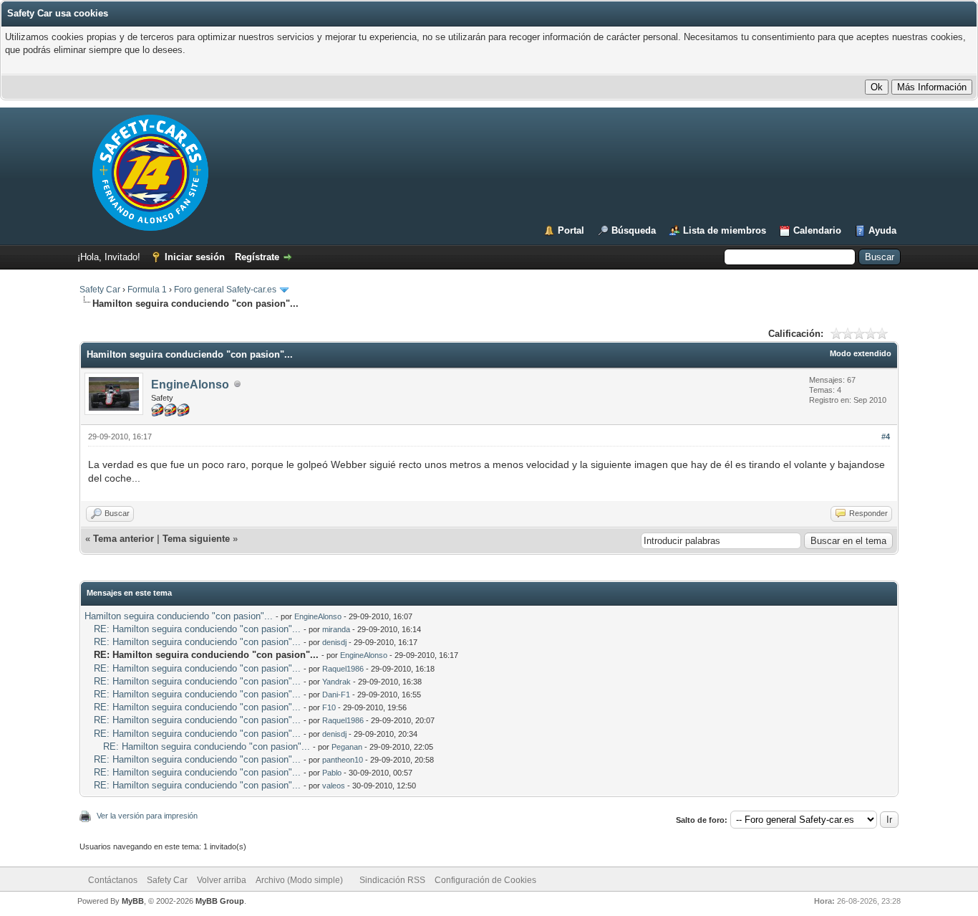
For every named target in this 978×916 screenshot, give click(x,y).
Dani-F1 (336, 694)
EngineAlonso (190, 384)
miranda (336, 629)
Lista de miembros (724, 230)
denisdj (334, 642)
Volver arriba (221, 880)
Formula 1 (147, 290)
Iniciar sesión (195, 257)
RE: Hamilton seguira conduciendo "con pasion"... (197, 629)
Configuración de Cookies (485, 880)
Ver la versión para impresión (147, 815)
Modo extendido (860, 353)
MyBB (133, 901)
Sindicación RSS (392, 880)
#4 (885, 436)
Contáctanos (112, 880)
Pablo (332, 772)
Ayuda (882, 230)
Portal (571, 230)
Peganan (346, 747)
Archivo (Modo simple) (299, 880)
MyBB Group (219, 901)
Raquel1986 (343, 668)
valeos (333, 785)
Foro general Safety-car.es (225, 290)
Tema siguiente (196, 538)
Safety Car (99, 290)
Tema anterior (123, 538)
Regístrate (257, 257)
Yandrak (336, 681)
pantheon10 (342, 759)
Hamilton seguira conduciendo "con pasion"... (178, 616)
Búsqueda (633, 230)
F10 (329, 707)
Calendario (817, 230)
